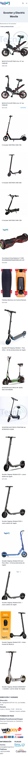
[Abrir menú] (26, 3)
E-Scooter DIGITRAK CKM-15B (11, 145)
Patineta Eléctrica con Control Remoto (14, 300)
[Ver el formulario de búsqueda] (23, 3)
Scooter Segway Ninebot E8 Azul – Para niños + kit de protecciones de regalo (13, 563)
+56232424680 (5, 751)
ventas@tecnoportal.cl (7, 747)
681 (1, 753)
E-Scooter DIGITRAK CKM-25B (11, 183)
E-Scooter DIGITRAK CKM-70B (11, 220)
